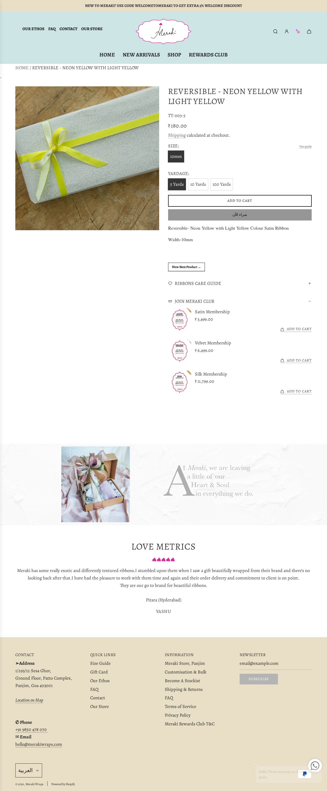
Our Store (92, 29)
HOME (22, 68)
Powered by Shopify (63, 784)
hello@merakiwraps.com (38, 744)
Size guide (305, 146)
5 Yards (177, 184)
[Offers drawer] (297, 31)
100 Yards (222, 184)
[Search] (275, 31)
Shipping (177, 135)
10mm (176, 156)
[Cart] (309, 31)
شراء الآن (239, 214)
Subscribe (259, 679)
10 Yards (198, 184)
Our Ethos (33, 29)
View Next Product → (186, 267)
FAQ (52, 29)
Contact (68, 29)
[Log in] (286, 31)
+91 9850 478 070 (31, 729)
